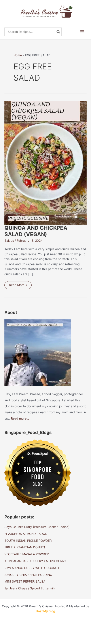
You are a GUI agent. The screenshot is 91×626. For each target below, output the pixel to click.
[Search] (58, 31)
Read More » (18, 286)
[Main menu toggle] (82, 31)
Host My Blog (45, 611)
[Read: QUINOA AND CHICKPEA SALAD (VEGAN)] (45, 163)
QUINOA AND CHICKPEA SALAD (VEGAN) (35, 231)
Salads (9, 240)
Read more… (20, 418)
